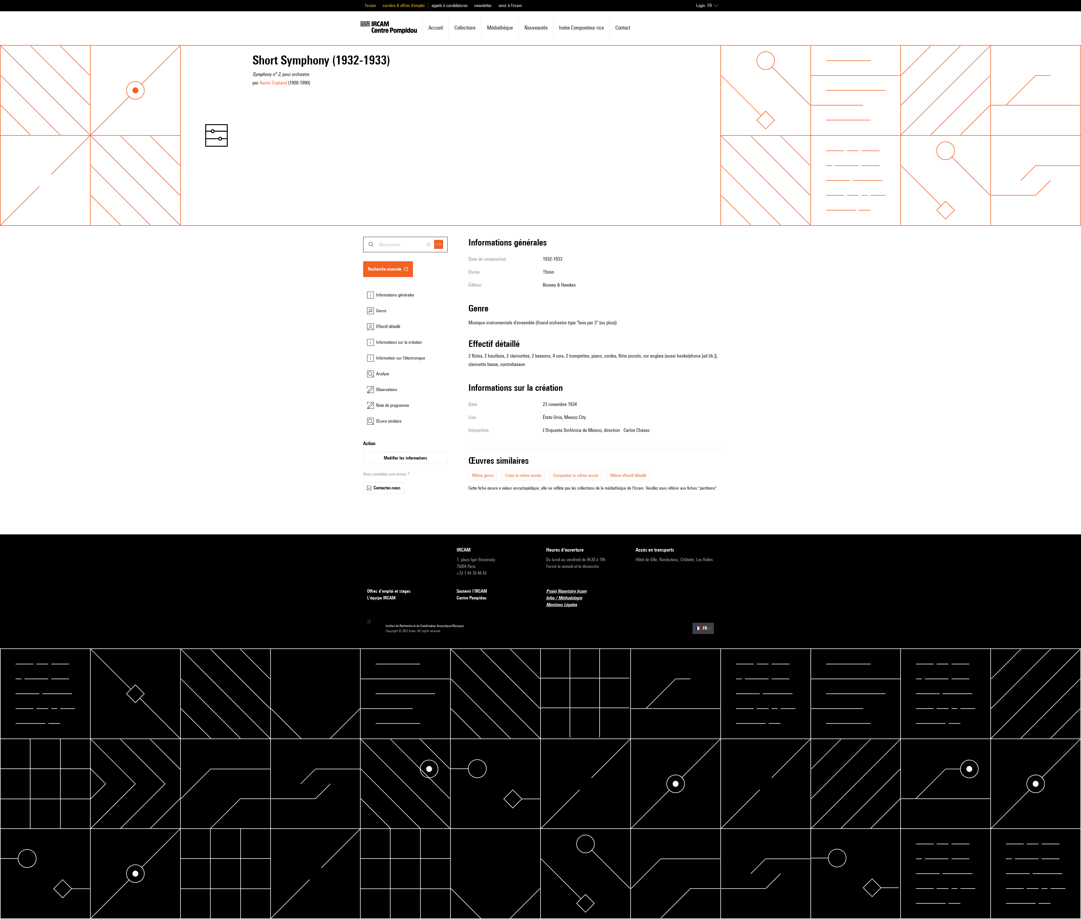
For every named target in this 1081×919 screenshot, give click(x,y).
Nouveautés (536, 27)
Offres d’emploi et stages (389, 591)
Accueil (435, 27)
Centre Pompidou (471, 598)
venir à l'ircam (510, 5)
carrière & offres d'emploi (404, 5)
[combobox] (405, 244)
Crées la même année (523, 475)
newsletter (483, 5)
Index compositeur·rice (581, 27)
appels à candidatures (450, 5)
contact (622, 27)
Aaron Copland (273, 83)
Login (700, 5)
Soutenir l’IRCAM (472, 591)
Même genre (482, 475)
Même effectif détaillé (628, 475)
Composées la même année (575, 475)
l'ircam (370, 5)
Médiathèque (500, 27)
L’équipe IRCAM (381, 598)
